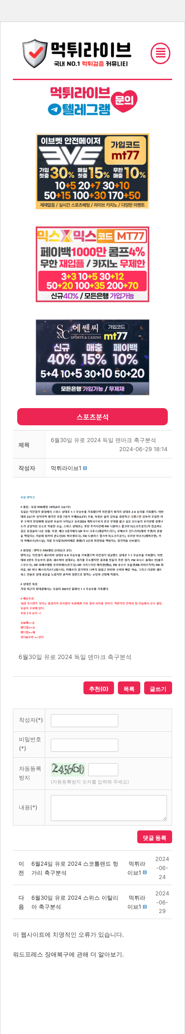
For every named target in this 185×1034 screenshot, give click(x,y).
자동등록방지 (30, 773)
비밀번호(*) (30, 744)
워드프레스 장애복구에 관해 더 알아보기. (68, 954)
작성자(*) (31, 719)
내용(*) (28, 807)
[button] (66, 467)
